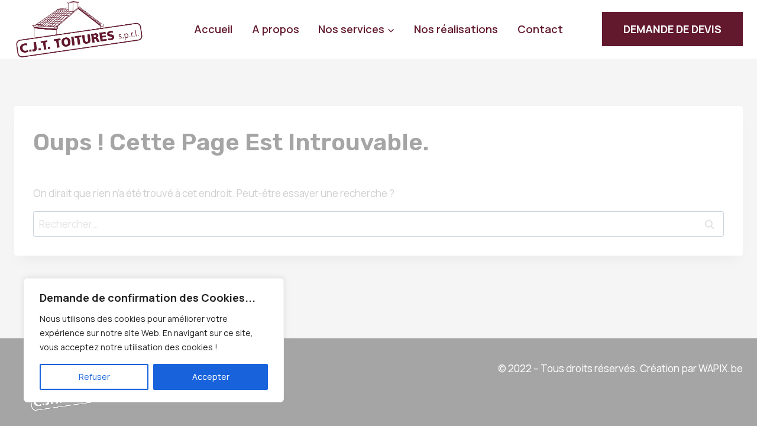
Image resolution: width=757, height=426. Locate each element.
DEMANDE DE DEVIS (672, 29)
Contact (540, 29)
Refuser (94, 376)
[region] (154, 340)
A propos (275, 29)
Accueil (213, 29)
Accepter (210, 376)
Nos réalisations (456, 29)
